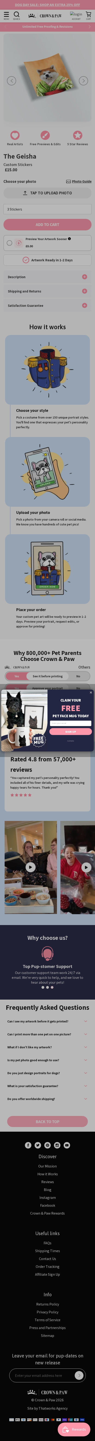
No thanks (70, 741)
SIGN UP (70, 731)
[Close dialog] (91, 692)
